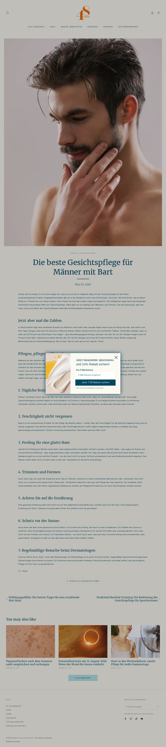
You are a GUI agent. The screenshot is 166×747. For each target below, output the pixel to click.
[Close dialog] (116, 357)
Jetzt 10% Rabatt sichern (95, 382)
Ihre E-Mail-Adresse (84, 370)
